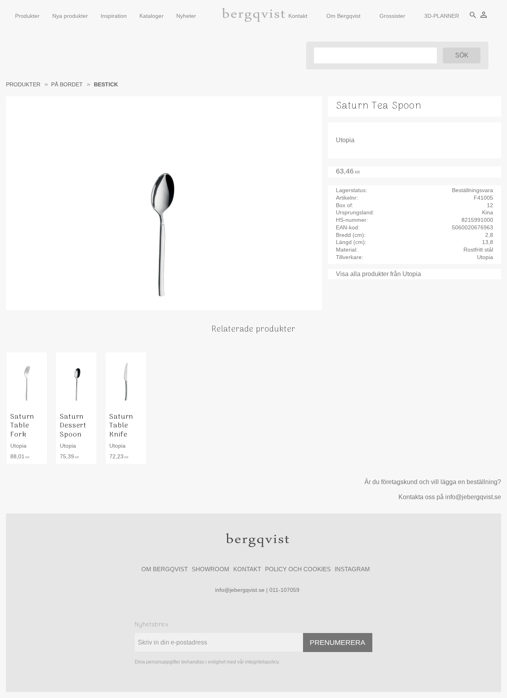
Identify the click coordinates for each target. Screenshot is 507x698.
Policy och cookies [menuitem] (298, 569)
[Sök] (461, 55)
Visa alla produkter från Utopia (378, 274)
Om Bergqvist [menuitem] (343, 16)
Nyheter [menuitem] (186, 16)
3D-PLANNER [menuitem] (441, 16)
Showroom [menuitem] (210, 569)
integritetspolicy (261, 662)
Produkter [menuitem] (27, 16)
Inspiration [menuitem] (114, 16)
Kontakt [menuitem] (297, 16)
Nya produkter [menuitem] (70, 16)
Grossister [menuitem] (392, 16)
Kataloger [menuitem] (151, 16)
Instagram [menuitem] (352, 569)
